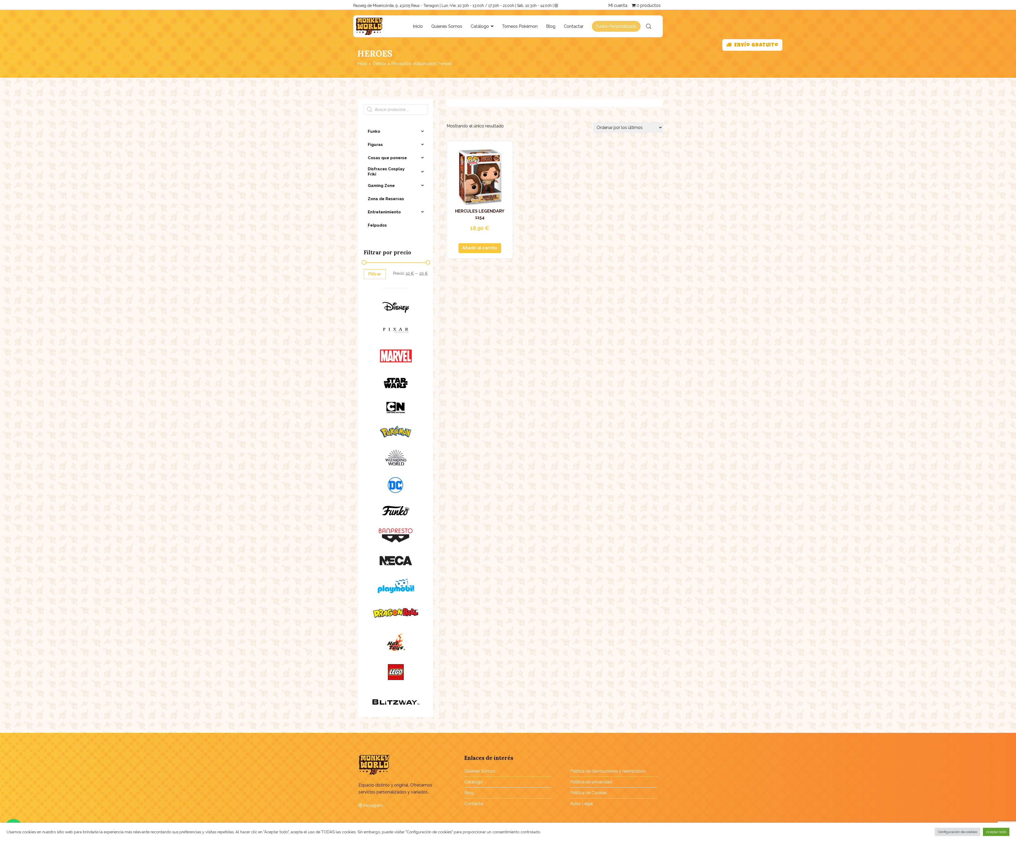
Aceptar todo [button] (996, 832)
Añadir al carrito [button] (479, 247)
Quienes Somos (446, 26)
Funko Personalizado (616, 26)
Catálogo (480, 26)
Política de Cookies (588, 792)
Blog (550, 26)
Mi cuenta (617, 5)
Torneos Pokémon (520, 26)
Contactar (573, 26)
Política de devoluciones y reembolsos (608, 771)
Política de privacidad (591, 781)
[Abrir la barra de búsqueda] (648, 26)
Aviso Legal (581, 803)
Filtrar (374, 274)
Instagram (372, 805)
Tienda (379, 63)
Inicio (418, 26)
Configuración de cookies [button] (957, 832)
